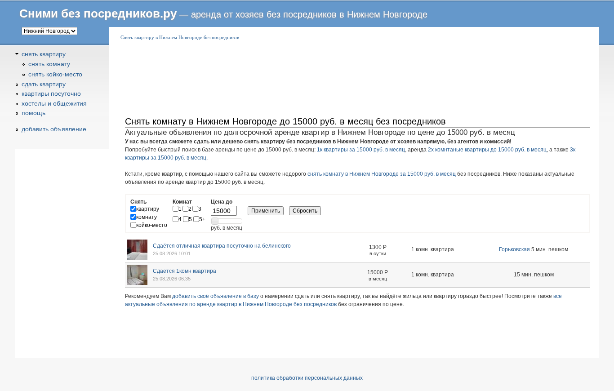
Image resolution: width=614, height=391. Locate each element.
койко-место (151, 225)
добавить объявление (54, 129)
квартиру (147, 209)
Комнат (182, 202)
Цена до (221, 202)
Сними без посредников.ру (98, 13)
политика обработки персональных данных (307, 378)
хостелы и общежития (54, 103)
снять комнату (49, 63)
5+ (202, 219)
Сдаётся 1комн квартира (184, 271)
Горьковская (514, 249)
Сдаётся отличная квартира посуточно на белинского (222, 246)
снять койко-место (55, 74)
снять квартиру (44, 54)
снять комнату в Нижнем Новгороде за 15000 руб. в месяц (381, 174)
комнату (146, 217)
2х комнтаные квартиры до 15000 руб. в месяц (487, 150)
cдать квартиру (44, 84)
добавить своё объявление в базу (215, 296)
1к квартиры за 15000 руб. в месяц (361, 150)
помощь (33, 112)
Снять (138, 202)
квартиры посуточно (51, 93)
